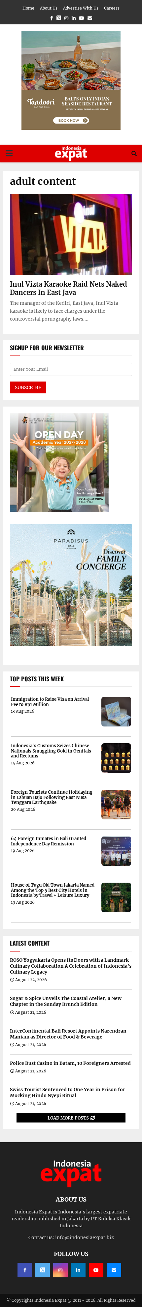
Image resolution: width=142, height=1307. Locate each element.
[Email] (114, 1270)
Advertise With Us (80, 8)
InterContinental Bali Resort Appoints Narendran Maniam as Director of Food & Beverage (68, 1034)
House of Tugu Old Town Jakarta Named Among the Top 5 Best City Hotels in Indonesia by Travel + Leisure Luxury (52, 890)
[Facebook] (25, 1270)
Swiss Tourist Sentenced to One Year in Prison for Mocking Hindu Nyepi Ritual (67, 1092)
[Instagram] (60, 1270)
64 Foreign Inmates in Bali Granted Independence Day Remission (48, 841)
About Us (48, 8)
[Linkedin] (78, 1270)
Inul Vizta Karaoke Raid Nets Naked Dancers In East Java (68, 288)
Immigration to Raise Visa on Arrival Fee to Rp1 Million (50, 702)
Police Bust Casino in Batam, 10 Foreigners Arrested (70, 1063)
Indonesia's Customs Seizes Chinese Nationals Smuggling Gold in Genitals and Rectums (51, 751)
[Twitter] (42, 1270)
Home (28, 8)
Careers (112, 8)
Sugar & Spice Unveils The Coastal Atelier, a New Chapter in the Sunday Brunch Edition (66, 1001)
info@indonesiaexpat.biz (84, 1237)
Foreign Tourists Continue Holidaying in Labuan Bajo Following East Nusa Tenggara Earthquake (51, 797)
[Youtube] (96, 1270)
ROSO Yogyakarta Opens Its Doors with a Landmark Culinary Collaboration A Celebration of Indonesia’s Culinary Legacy (70, 966)
